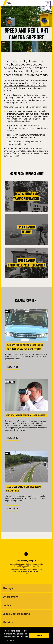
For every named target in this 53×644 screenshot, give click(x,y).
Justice (6, 605)
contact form (13, 156)
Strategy (7, 588)
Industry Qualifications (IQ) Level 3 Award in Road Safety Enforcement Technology (25, 85)
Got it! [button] (39, 636)
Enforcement (10, 596)
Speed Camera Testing (16, 613)
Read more (12, 366)
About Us (8, 622)
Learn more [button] (9, 640)
